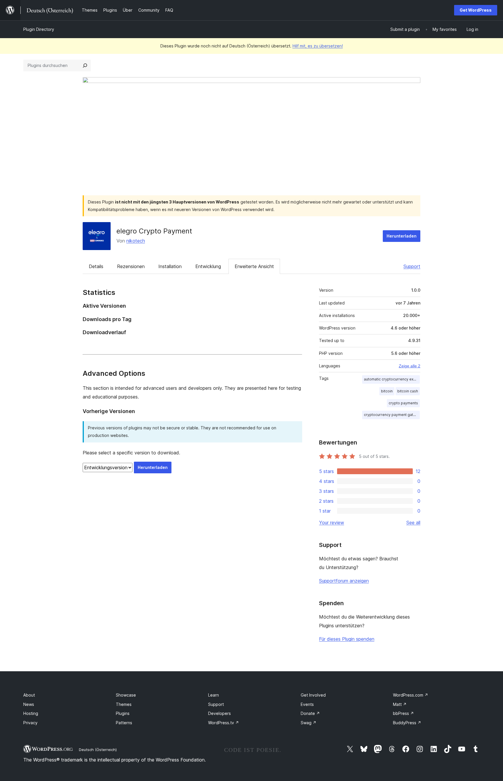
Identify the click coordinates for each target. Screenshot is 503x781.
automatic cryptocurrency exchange (392, 379)
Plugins (123, 713)
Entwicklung (208, 266)
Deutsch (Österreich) (98, 749)
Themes (124, 704)
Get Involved (313, 695)
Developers (219, 713)
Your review (331, 522)
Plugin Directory (38, 29)
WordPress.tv (223, 722)
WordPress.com (410, 695)
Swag (308, 722)
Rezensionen (131, 266)
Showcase (126, 695)
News (28, 704)
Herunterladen (402, 235)
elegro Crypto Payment (154, 231)
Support (411, 266)
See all (413, 522)
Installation (170, 266)
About (29, 695)
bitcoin (387, 391)
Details (96, 266)
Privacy (30, 722)
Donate (310, 713)
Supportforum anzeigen (344, 581)
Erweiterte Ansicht (254, 266)
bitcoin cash (407, 391)
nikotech (135, 241)
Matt (400, 704)
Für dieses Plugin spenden (346, 639)
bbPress (403, 713)
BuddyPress (407, 722)
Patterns (124, 722)
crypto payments (403, 403)
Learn (213, 695)
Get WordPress (476, 10)
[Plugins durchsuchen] (85, 65)
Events (307, 704)
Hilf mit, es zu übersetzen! (318, 45)
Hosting (30, 713)
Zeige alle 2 (409, 366)
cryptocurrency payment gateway (392, 414)
